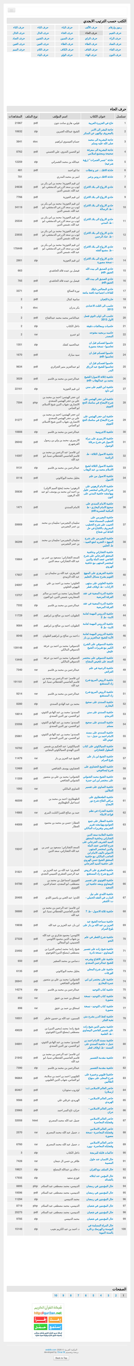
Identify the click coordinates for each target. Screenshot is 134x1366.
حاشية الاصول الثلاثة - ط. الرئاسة (99, 455)
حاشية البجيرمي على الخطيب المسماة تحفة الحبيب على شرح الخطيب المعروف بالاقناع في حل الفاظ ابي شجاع (99, 524)
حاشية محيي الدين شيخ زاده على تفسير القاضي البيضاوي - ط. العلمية (98, 1030)
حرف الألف (91, 27)
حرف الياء (42, 55)
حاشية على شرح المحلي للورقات (100, 971)
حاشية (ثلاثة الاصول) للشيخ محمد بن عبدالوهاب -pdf (98, 378)
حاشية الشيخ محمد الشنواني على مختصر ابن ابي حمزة (98, 778)
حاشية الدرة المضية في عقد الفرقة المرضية (98, 595)
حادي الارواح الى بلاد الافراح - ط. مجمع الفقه (98, 248)
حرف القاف (91, 49)
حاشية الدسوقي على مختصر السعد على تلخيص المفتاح (98, 659)
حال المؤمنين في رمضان (99, 1186)
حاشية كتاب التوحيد (102, 989)
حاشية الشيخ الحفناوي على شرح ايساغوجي (98, 768)
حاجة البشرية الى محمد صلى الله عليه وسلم (100, 141)
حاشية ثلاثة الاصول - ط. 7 (99, 911)
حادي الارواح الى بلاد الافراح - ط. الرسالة (98, 207)
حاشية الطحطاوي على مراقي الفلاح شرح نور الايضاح (101, 800)
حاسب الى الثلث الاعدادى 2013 (99, 307)
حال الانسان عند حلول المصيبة (101, 1161)
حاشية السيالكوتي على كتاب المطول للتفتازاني (98, 748)
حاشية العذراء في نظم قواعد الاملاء (101, 812)
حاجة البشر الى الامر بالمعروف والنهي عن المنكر (98, 131)
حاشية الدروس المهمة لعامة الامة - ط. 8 (98, 625)
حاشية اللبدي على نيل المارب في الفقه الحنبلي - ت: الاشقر (99, 897)
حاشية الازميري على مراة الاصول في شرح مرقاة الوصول (99, 442)
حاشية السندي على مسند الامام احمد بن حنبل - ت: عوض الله (99, 736)
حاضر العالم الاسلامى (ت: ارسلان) (99, 1090)
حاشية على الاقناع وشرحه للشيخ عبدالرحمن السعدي (99, 960)
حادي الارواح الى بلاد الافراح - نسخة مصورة (98, 260)
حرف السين (67, 38)
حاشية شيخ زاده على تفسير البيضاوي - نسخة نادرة (98, 950)
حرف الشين (42, 38)
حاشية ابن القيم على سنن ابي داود (99, 388)
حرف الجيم (115, 33)
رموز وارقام (115, 27)
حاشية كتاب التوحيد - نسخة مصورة (98, 997)
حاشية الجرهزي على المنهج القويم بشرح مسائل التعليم (98, 574)
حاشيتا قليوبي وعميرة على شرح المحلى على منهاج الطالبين (99, 1078)
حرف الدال (43, 33)
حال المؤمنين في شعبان (100, 1205)
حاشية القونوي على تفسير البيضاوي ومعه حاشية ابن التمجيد (99, 883)
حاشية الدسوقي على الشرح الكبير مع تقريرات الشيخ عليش (98, 647)
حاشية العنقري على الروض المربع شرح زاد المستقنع (98, 871)
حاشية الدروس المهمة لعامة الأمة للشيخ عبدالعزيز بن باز (98, 635)
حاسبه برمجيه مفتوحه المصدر (101, 334)
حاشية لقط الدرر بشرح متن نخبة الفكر (98, 1018)
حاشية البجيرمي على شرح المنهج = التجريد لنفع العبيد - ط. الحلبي (98, 541)
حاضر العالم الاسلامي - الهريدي (101, 1100)
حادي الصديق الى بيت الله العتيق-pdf (99, 280)
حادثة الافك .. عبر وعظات (99, 170)
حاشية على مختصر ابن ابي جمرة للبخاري (99, 981)
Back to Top (61, 1357)
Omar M (61, 1352)
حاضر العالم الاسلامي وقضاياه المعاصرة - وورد (100, 1144)
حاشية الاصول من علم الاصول (101, 477)
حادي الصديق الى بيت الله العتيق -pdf (99, 270)
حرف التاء (42, 27)
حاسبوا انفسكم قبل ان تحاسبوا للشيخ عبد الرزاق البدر (99, 366)
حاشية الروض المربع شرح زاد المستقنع (99, 681)
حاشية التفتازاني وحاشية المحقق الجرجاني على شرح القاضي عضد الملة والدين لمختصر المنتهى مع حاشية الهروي (98, 559)
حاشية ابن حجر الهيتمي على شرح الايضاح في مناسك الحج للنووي (97, 402)
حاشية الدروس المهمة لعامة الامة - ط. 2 (98, 615)
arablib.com (50, 1349)
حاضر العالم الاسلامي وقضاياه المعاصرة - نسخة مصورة (99, 1132)
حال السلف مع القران (101, 1169)
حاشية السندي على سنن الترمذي (100, 714)
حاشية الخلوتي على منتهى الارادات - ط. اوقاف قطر (99, 585)
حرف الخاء (67, 33)
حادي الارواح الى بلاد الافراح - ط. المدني (98, 221)
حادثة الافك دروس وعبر (100, 176)
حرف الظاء (67, 44)
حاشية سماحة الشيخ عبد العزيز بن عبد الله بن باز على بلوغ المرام (98, 925)
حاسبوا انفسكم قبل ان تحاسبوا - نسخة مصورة (101, 344)
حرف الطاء (91, 44)
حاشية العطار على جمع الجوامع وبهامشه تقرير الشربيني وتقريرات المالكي (98, 824)
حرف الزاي (91, 38)
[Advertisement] (67, 81)
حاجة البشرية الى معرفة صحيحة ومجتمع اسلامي (100, 151)
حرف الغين (19, 44)
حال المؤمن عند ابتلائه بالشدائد (101, 1177)
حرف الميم (19, 49)
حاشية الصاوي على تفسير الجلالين (99, 788)
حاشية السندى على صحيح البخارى (99, 703)
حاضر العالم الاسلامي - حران (101, 1110)
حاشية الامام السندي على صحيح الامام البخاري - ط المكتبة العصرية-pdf (99, 507)
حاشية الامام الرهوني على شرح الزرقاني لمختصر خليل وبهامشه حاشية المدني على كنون (98, 491)
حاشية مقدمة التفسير (101, 1057)
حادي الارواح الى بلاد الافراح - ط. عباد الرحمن (98, 234)
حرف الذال (19, 33)
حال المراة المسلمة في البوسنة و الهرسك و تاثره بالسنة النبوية (100, 1229)
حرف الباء (67, 27)
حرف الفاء (115, 49)
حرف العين (43, 44)
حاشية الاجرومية (104, 432)
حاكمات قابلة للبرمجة (101, 1152)
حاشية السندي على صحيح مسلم (99, 724)
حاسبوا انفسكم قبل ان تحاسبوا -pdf (101, 354)
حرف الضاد (115, 44)
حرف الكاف (67, 49)
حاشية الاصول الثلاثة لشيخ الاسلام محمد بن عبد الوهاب (98, 467)
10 (55, 1295)
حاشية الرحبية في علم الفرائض (101, 669)
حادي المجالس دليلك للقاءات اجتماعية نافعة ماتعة (98, 290)
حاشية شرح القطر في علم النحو (98, 938)
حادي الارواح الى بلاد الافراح (98, 187)
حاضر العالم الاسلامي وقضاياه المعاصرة (101, 1120)
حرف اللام (43, 49)
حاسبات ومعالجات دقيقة (100, 326)
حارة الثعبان (106, 299)
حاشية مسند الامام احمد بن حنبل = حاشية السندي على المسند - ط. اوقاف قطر (98, 1044)
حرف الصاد (19, 38)
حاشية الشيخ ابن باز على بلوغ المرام (100, 758)
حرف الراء (115, 38)
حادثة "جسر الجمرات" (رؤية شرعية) (98, 161)
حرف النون (115, 55)
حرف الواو (67, 55)
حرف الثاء (18, 27)
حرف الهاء (91, 55)
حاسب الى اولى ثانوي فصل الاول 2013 (98, 317)
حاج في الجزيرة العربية (101, 123)
